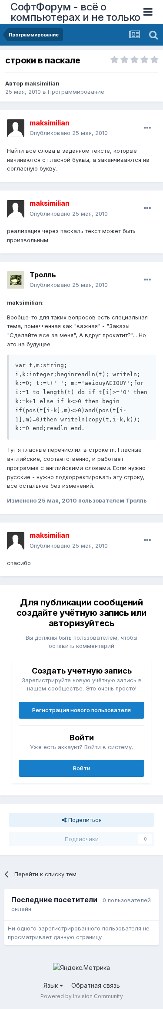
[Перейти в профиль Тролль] (15, 280)
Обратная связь (95, 985)
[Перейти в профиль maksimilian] (15, 128)
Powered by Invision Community (81, 996)
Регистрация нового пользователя (81, 710)
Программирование (76, 91)
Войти (81, 768)
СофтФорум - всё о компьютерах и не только (75, 11)
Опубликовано (69, 132)
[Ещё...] (147, 128)
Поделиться (84, 819)
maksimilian (42, 83)
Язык (51, 985)
